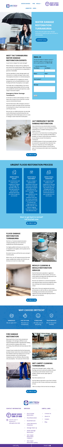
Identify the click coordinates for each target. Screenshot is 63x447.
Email (46, 73)
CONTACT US (41, 40)
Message (36, 84)
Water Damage (25, 3)
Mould (38, 3)
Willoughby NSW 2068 (14, 423)
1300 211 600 (49, 63)
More (34, 8)
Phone (35, 73)
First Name (37, 68)
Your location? (37, 79)
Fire (33, 3)
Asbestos (28, 8)
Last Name (48, 68)
